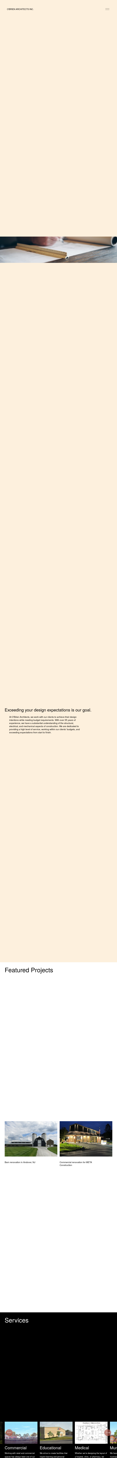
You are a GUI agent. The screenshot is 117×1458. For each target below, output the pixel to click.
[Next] (107, 1138)
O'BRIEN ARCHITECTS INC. (20, 9)
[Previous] (9, 1138)
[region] (58, 1144)
